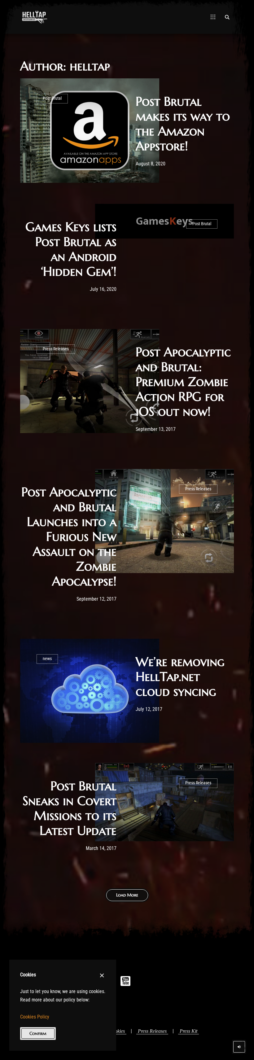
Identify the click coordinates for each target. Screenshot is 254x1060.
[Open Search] (227, 17)
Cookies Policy (34, 1017)
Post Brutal (52, 98)
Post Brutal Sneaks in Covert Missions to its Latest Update (69, 808)
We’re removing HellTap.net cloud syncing (180, 676)
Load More (127, 895)
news (47, 658)
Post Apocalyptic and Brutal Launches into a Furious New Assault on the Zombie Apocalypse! (68, 536)
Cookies (117, 1031)
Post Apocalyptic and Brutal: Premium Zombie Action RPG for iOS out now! (183, 381)
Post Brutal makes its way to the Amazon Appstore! (183, 124)
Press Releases (56, 349)
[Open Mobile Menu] (213, 17)
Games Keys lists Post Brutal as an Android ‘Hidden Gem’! (70, 249)
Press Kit (188, 1031)
